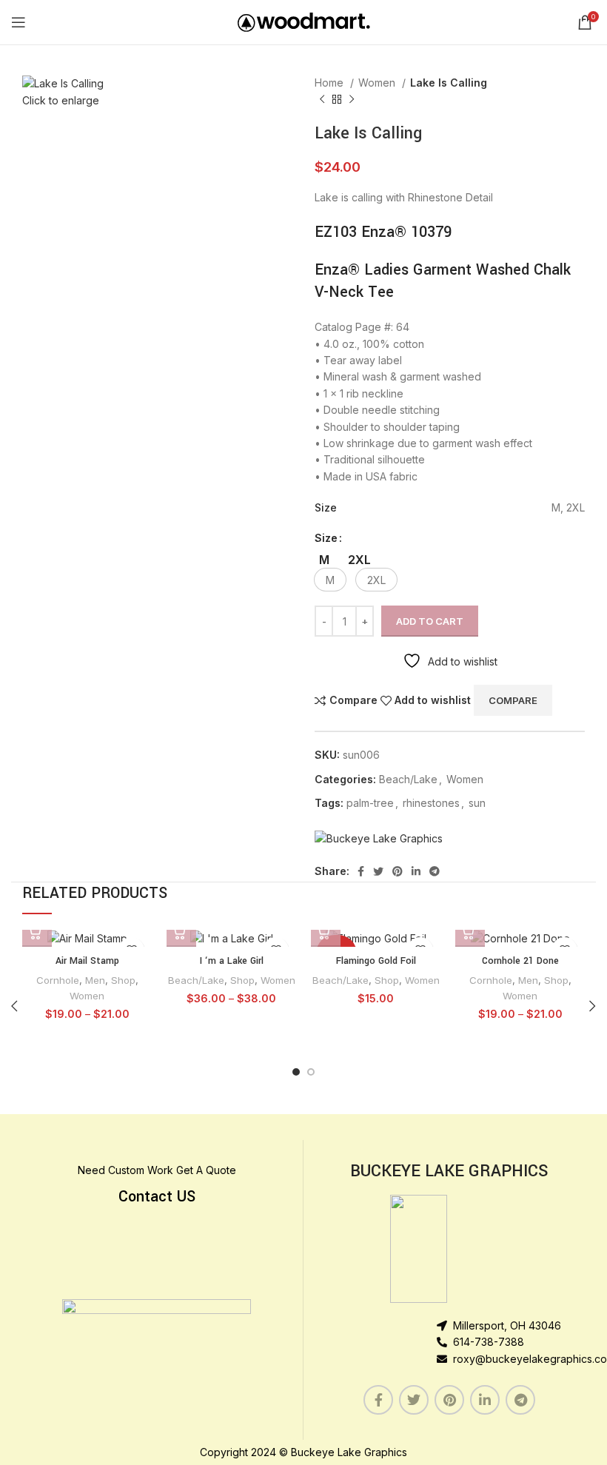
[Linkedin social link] (416, 871)
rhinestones (431, 803)
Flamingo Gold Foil (376, 961)
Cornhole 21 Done (520, 961)
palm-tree (370, 803)
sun (477, 803)
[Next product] (351, 100)
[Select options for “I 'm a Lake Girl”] (181, 932)
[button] (330, 580)
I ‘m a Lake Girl (232, 961)
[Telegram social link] (434, 871)
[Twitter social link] (378, 871)
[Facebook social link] (361, 871)
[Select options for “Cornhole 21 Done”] (470, 932)
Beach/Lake (408, 779)
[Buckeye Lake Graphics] (379, 838)
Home (330, 82)
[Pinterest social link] (397, 871)
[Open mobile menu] (18, 22)
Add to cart (429, 621)
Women (378, 82)
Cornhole (57, 980)
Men (95, 980)
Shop (123, 980)
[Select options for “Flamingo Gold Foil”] (326, 932)
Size (326, 538)
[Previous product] (322, 100)
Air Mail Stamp (87, 961)
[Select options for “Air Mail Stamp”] (37, 932)
